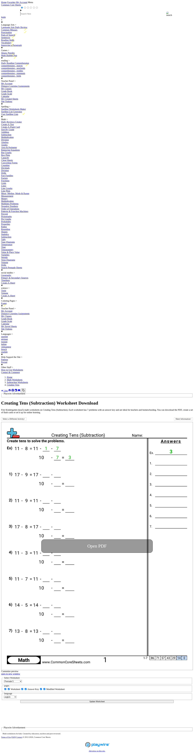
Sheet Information (183, 419)
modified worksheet (55, 689)
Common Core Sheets (11, 5)
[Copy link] (23, 390)
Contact (19, 737)
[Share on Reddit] (16, 390)
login (3, 17)
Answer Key (33, 689)
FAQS (13, 737)
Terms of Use (6, 737)
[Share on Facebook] (10, 390)
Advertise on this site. (97, 751)
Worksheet (16, 689)
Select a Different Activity (14, 419)
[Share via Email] (19, 390)
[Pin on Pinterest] (13, 390)
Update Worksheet (97, 701)
